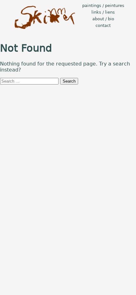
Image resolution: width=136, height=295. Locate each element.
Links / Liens (103, 12)
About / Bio (103, 18)
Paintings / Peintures (103, 5)
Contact (103, 25)
